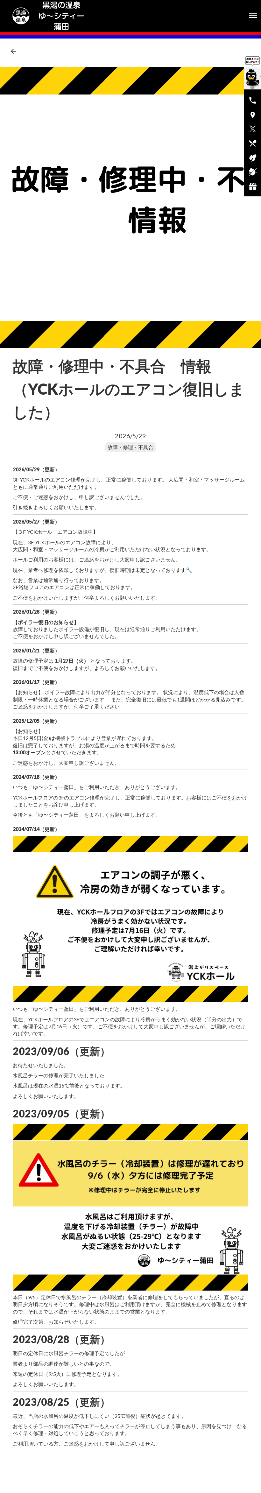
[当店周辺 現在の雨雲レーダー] (252, 172)
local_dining (252, 143)
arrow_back (13, 51)
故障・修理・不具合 (130, 447)
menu (253, 15)
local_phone (252, 100)
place (253, 115)
